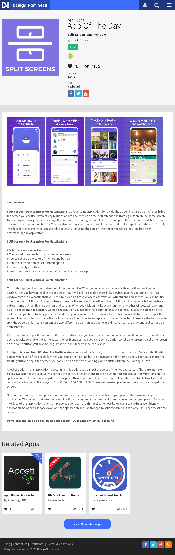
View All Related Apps (87, 524)
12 (97, 508)
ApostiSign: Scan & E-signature (25, 495)
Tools (71, 77)
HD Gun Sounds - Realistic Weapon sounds (77, 495)
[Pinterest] (160, 544)
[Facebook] (145, 544)
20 (75, 64)
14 (9, 508)
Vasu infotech (79, 40)
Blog (7, 544)
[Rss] (168, 544)
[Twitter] (153, 544)
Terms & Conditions (60, 544)
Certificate (36, 544)
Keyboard (74, 86)
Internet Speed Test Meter (110, 495)
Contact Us (20, 544)
